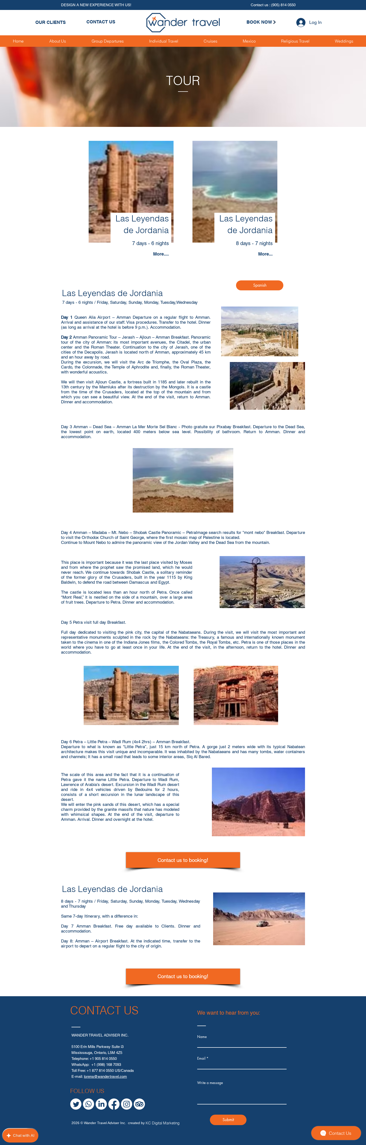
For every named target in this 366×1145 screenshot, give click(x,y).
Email (201, 1058)
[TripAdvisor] (139, 1104)
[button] (163, 41)
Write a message (210, 1083)
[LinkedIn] (101, 1104)
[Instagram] (126, 1104)
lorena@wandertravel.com (105, 1076)
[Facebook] (114, 1104)
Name (202, 1037)
